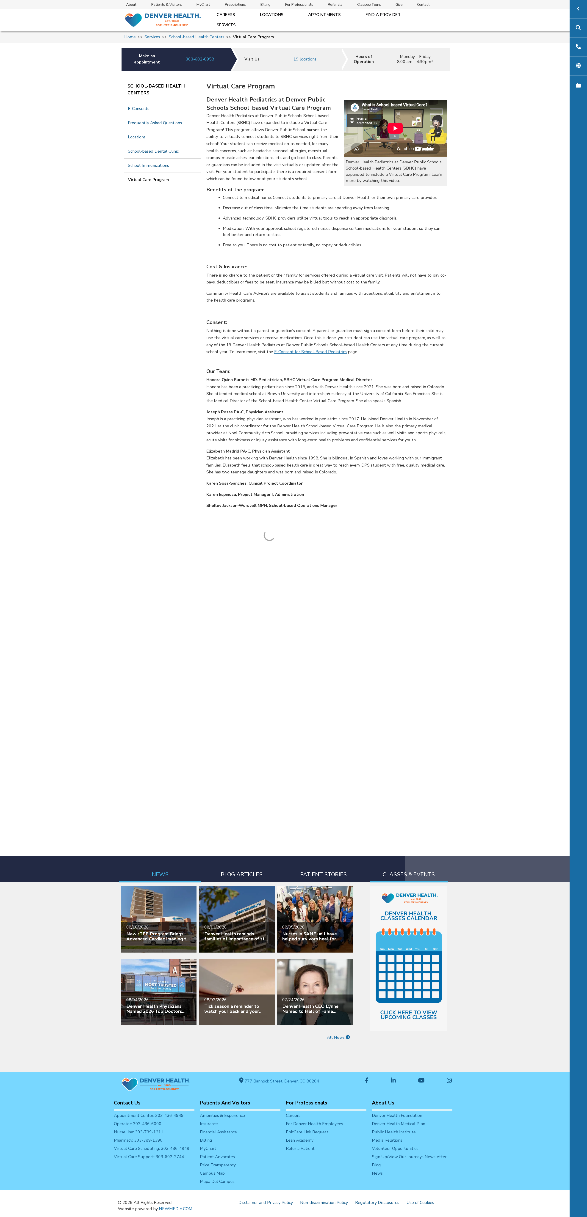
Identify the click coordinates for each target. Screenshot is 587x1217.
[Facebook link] (366, 1081)
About (131, 4)
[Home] (162, 20)
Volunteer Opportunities (395, 1148)
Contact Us (127, 1102)
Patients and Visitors (225, 1102)
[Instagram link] (449, 1081)
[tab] (160, 869)
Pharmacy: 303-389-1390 (138, 1140)
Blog (376, 1165)
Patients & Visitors (166, 4)
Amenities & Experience (222, 1115)
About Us (383, 1102)
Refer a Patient (300, 1148)
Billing (265, 4)
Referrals (335, 4)
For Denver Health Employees (314, 1123)
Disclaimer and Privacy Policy (265, 1202)
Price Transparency (218, 1165)
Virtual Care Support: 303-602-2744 (149, 1156)
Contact (423, 4)
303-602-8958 (200, 59)
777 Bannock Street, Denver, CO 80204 (281, 1081)
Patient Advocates (217, 1156)
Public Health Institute (394, 1132)
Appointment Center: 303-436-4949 (149, 1115)
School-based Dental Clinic (153, 151)
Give (399, 4)
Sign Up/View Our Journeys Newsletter (409, 1156)
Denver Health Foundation (397, 1115)
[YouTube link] (421, 1081)
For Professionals (299, 4)
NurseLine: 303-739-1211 (138, 1132)
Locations (271, 14)
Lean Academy (299, 1140)
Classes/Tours (369, 4)
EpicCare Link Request (307, 1132)
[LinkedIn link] (393, 1081)
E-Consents (138, 108)
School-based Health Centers (196, 37)
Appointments (324, 14)
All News (336, 1037)
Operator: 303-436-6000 (137, 1123)
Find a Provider (382, 14)
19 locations (305, 59)
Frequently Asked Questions (155, 123)
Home (130, 37)
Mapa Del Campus (217, 1181)
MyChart (203, 4)
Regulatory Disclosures (377, 1202)
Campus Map (212, 1173)
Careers (226, 14)
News (377, 1173)
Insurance (209, 1123)
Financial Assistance (218, 1132)
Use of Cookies (420, 1202)
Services (226, 25)
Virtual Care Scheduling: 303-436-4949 (151, 1148)
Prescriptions (235, 4)
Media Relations (387, 1140)
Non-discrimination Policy (324, 1202)
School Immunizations (148, 165)
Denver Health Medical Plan (398, 1123)
